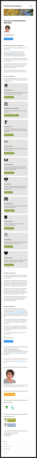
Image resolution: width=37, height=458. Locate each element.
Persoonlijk (6, 443)
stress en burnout (18, 311)
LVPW (12, 53)
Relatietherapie (7, 448)
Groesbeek (13, 352)
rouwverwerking (19, 312)
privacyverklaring (23, 361)
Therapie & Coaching (8, 446)
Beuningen (25, 352)
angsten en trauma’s (12, 312)
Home (5, 441)
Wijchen (20, 352)
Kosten (5, 450)
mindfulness (6, 310)
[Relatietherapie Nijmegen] (16, 376)
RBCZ (16, 53)
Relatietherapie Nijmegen (13, 6)
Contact (5, 453)
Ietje (10, 51)
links (5, 362)
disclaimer (17, 361)
